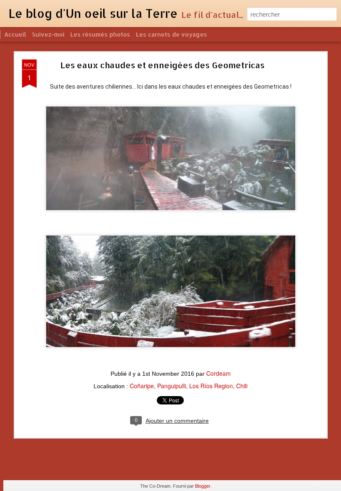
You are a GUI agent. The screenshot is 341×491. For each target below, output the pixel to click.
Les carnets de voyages (171, 34)
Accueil (15, 34)
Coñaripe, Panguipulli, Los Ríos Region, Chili (188, 386)
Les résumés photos (100, 34)
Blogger (202, 485)
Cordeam (218, 373)
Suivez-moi (48, 34)
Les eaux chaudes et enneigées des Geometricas (162, 65)
